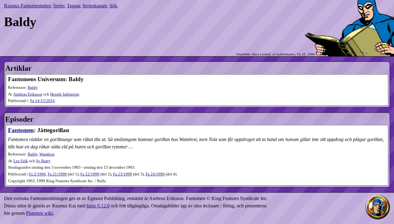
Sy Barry (43, 161)
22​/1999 (89, 174)
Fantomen (21, 130)
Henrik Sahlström (64, 94)
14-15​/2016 (42, 101)
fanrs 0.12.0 (98, 205)
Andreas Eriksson (27, 94)
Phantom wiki (39, 213)
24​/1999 (155, 174)
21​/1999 (57, 174)
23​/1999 (122, 174)
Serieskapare (94, 5)
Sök (113, 5)
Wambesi (46, 154)
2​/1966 (37, 174)
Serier (58, 5)
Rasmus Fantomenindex (27, 5)
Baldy (33, 87)
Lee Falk (21, 161)
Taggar (73, 5)
